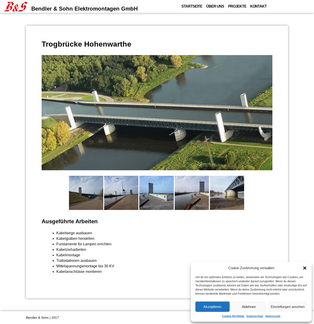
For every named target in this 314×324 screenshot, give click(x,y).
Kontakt (258, 6)
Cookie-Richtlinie (233, 316)
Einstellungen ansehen (288, 307)
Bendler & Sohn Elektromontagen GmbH (84, 9)
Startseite (191, 6)
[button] (305, 268)
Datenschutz (255, 316)
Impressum (272, 316)
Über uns (215, 6)
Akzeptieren (212, 307)
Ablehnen (249, 307)
